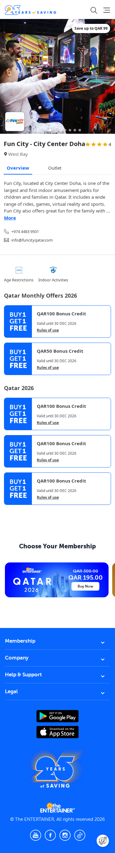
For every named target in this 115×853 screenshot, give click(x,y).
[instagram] (65, 835)
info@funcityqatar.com (32, 240)
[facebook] (50, 835)
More (10, 218)
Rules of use (48, 330)
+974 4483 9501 (25, 231)
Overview (18, 168)
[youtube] (35, 835)
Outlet (54, 168)
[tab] (8, 510)
